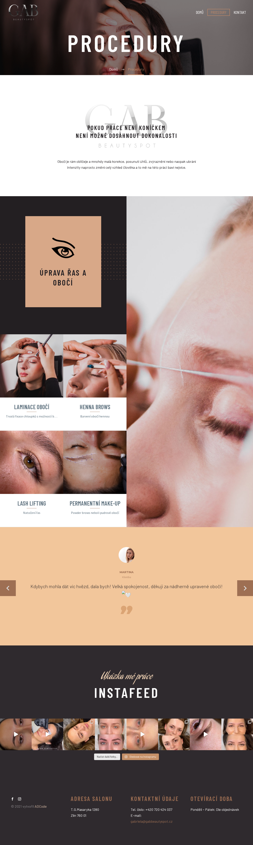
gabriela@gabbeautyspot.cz (152, 821)
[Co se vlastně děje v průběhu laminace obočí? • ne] (47, 734)
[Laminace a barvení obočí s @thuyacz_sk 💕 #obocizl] (205, 734)
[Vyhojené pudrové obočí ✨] (16, 734)
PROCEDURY (219, 12)
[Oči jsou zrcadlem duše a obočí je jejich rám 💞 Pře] (237, 734)
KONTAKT (240, 12)
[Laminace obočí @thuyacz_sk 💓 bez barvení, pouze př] (142, 734)
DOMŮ (200, 12)
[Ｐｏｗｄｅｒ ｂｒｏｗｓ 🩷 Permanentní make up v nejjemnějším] (79, 734)
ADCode (41, 806)
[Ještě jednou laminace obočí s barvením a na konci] (174, 734)
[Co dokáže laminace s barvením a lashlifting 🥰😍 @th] (110, 734)
